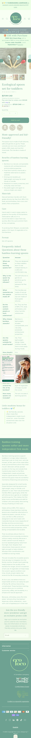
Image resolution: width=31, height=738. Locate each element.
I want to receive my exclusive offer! (8, 380)
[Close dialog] (29, 356)
